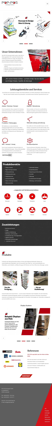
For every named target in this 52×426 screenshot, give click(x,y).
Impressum (47, 421)
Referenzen (47, 417)
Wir (45, 408)
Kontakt (46, 415)
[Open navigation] (47, 3)
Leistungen (47, 412)
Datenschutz (47, 419)
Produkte (47, 410)
